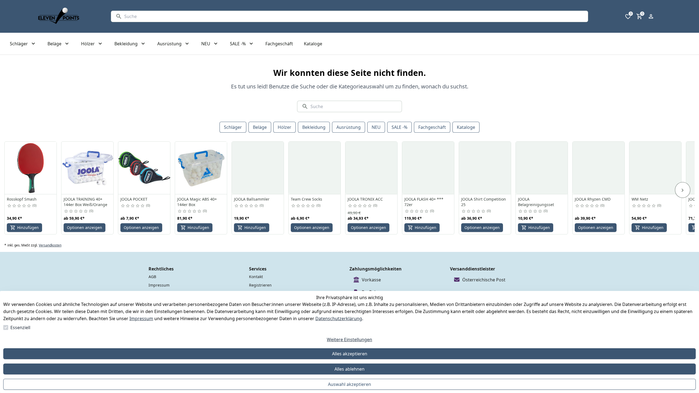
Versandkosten (50, 245)
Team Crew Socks (306, 199)
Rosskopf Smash (22, 199)
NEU (376, 127)
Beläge (260, 127)
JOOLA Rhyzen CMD (593, 199)
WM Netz (640, 199)
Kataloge (466, 127)
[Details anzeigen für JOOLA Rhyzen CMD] (599, 168)
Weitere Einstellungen (349, 340)
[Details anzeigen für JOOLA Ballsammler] (258, 168)
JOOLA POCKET (133, 199)
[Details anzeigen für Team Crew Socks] (315, 168)
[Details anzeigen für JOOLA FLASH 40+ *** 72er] (428, 168)
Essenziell (20, 327)
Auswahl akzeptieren (349, 384)
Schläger (233, 127)
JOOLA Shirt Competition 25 (483, 201)
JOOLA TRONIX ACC (365, 199)
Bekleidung (313, 127)
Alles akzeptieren (349, 354)
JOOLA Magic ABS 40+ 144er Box (197, 201)
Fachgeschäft (432, 127)
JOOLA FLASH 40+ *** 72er (423, 201)
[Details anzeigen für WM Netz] (655, 168)
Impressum (141, 318)
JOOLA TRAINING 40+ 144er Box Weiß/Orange (85, 201)
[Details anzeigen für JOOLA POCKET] (144, 168)
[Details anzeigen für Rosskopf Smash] (31, 168)
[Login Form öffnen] (650, 16)
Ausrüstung (348, 127)
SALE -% (399, 127)
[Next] (682, 190)
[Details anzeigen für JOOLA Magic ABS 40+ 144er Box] (201, 168)
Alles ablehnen (349, 369)
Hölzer (284, 127)
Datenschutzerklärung (338, 318)
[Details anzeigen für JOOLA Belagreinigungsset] (542, 168)
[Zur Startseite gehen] (58, 16)
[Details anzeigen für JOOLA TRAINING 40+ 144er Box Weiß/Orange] (87, 168)
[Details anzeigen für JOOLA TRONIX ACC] (371, 168)
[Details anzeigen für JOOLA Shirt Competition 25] (485, 168)
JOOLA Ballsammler (251, 199)
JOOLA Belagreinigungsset (536, 201)
